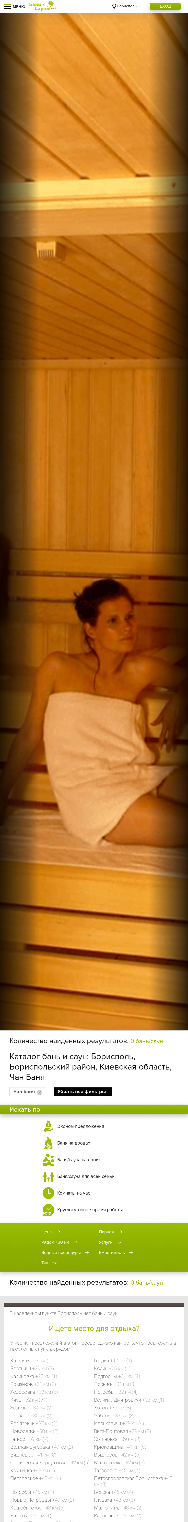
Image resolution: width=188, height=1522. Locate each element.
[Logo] (42, 6)
